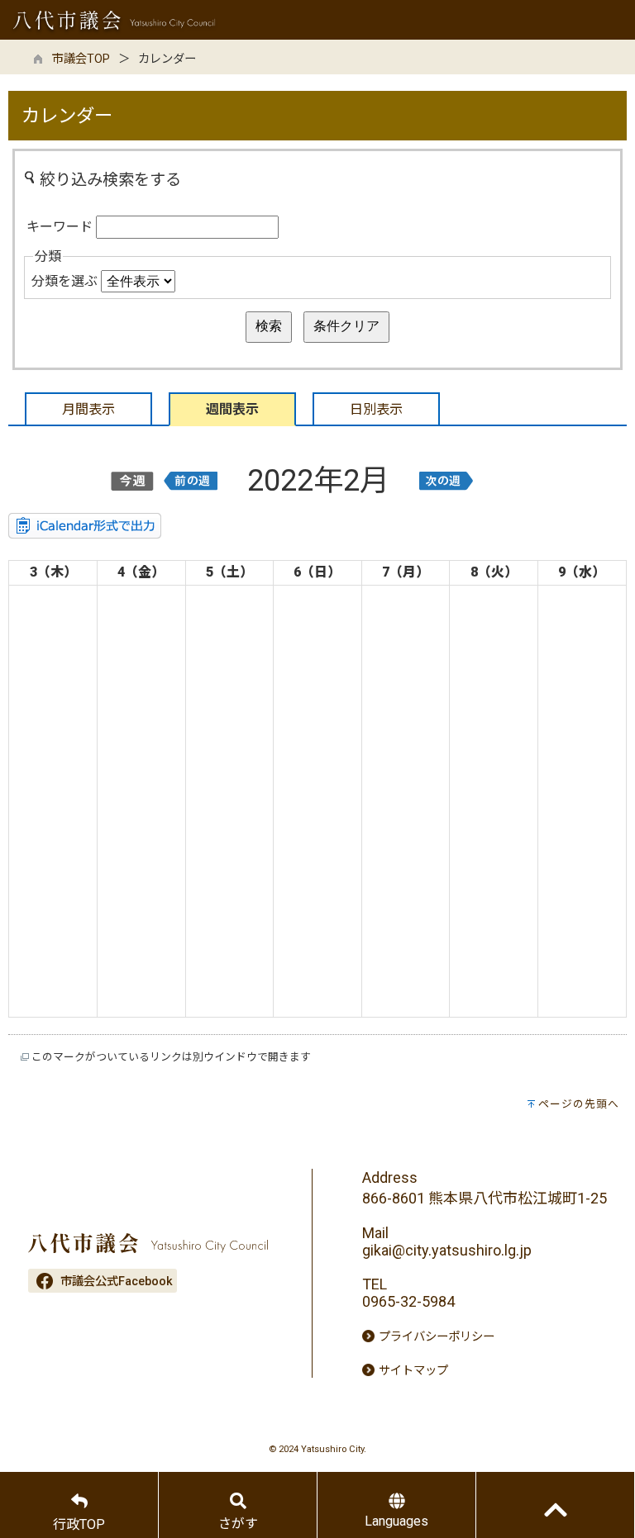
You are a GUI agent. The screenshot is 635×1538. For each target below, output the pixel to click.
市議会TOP (81, 59)
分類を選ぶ (64, 281)
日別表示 (376, 409)
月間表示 (88, 409)
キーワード (59, 227)
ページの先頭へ (578, 1104)
